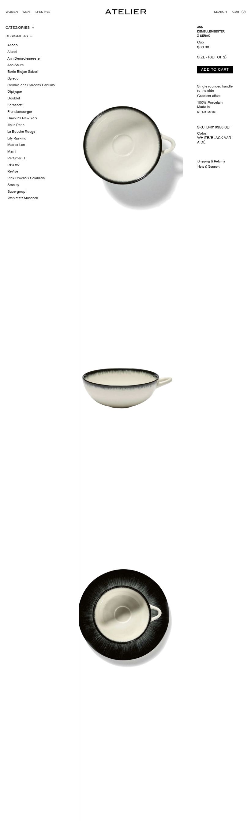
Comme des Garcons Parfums (31, 85)
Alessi (12, 52)
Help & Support (208, 166)
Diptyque (14, 91)
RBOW (13, 165)
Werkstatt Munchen (22, 198)
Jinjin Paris (15, 125)
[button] (220, 12)
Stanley (13, 185)
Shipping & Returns (211, 161)
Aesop (12, 45)
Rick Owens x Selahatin (26, 178)
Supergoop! (16, 191)
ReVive (12, 171)
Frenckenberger (19, 112)
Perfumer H (16, 158)
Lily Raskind (16, 138)
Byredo (13, 78)
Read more (207, 112)
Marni (11, 151)
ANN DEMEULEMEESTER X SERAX (211, 31)
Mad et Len (16, 145)
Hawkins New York (22, 118)
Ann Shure (15, 65)
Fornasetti (15, 105)
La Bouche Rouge (21, 131)
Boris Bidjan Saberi (22, 71)
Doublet (13, 98)
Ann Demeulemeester (24, 58)
